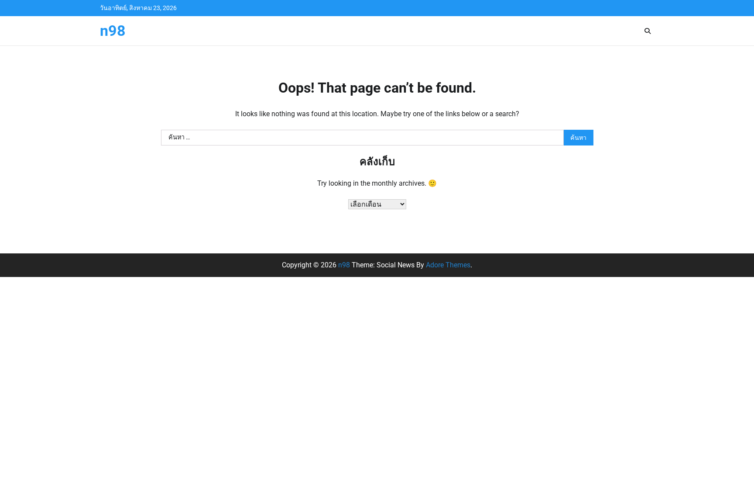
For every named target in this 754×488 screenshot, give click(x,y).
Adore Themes (448, 265)
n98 (113, 30)
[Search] (647, 31)
